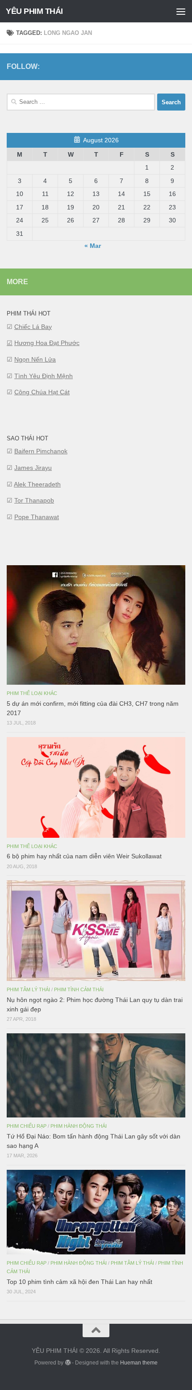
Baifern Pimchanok (40, 451)
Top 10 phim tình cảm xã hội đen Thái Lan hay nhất (79, 1281)
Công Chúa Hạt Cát (42, 392)
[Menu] (181, 11)
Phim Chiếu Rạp (26, 1126)
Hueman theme (139, 1363)
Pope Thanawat (36, 516)
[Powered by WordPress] (67, 1362)
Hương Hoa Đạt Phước (46, 342)
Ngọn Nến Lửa (35, 359)
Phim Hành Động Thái (78, 1126)
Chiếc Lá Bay (33, 326)
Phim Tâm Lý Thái (28, 989)
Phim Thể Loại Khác (32, 693)
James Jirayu (33, 467)
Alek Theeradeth (37, 484)
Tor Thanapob (34, 500)
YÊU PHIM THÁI (34, 11)
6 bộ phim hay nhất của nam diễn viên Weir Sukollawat (84, 856)
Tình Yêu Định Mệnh (43, 375)
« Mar (92, 245)
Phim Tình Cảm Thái (79, 989)
